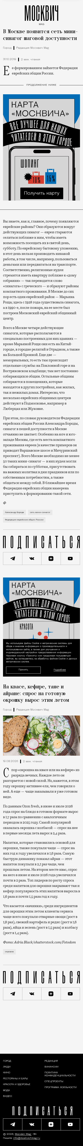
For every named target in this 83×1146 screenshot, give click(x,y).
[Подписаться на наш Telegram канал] (12, 558)
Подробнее (60, 670)
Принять (23, 670)
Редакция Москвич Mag (32, 48)
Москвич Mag (23, 1134)
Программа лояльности (61, 1087)
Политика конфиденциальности (60, 1074)
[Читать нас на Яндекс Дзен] (51, 558)
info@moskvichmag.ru (26, 1138)
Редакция (51, 1061)
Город (7, 48)
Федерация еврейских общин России (24, 520)
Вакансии (51, 1067)
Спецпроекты (54, 1081)
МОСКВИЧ (41, 14)
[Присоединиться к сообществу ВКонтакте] (32, 558)
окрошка (9, 952)
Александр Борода (14, 512)
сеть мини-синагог (40, 512)
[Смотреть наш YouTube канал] (70, 558)
